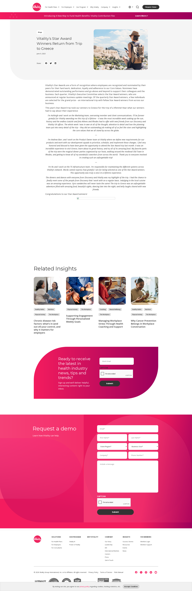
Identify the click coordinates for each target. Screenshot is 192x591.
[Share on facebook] (46, 63)
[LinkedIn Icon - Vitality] (150, 572)
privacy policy (84, 586)
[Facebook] (136, 572)
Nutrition (51, 309)
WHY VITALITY (92, 537)
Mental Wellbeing (115, 309)
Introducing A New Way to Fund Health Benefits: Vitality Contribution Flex (79, 15)
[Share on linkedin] (55, 63)
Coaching (103, 309)
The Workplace (53, 314)
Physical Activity (40, 314)
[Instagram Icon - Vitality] (146, 572)
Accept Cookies (131, 586)
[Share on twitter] (51, 63)
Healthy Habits (39, 309)
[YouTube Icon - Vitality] (155, 572)
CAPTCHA (103, 368)
